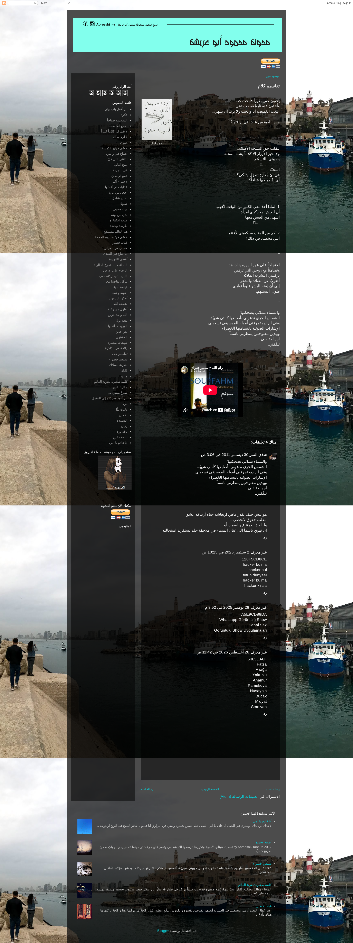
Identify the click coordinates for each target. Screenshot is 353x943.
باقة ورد (122, 431)
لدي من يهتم (119, 215)
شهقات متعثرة (117, 342)
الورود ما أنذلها (117, 326)
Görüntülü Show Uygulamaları (240, 630)
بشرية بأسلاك (118, 365)
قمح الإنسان (119, 176)
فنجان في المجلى (115, 248)
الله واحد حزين (117, 315)
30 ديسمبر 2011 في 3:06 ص (224, 454)
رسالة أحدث (273, 789)
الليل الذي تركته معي (113, 276)
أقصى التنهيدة (118, 259)
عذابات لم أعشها (116, 187)
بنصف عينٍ (120, 437)
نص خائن (121, 331)
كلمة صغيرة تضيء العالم (110, 381)
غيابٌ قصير (264, 906)
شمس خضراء (118, 359)
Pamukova (257, 685)
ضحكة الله (120, 303)
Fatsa (262, 664)
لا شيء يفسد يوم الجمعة (111, 237)
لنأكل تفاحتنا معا (116, 281)
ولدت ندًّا (121, 409)
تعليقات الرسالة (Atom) (238, 796)
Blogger (163, 931)
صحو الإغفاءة (118, 220)
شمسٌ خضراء (262, 863)
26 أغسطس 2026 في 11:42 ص (223, 652)
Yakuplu (259, 675)
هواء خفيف (120, 209)
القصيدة (122, 420)
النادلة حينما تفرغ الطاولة (110, 265)
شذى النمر (258, 454)
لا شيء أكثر (119, 181)
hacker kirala (255, 585)
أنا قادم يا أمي (262, 821)
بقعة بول (121, 320)
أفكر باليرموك (118, 298)
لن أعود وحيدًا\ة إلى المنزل (109, 398)
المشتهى (121, 337)
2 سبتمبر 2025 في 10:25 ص (225, 552)
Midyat (261, 701)
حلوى (123, 142)
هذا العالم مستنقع (115, 231)
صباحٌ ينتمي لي (117, 392)
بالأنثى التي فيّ (117, 159)
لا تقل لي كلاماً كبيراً (114, 131)
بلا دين (123, 415)
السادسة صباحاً (117, 120)
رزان (124, 426)
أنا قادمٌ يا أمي (118, 443)
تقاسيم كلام (119, 354)
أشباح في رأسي (116, 153)
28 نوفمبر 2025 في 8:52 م (227, 607)
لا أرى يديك (120, 137)
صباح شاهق (119, 198)
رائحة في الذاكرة (116, 348)
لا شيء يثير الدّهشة (114, 148)
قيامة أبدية (120, 287)
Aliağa (261, 669)
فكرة (124, 115)
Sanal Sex (258, 625)
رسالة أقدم (147, 789)
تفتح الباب (120, 164)
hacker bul (257, 570)
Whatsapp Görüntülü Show (243, 619)
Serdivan (259, 707)
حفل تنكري (119, 387)
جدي (124, 376)
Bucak (261, 696)
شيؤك (123, 203)
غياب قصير (120, 242)
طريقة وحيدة (118, 226)
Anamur (260, 680)
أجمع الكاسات (118, 126)
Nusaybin (258, 691)
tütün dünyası (255, 575)
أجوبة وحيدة (119, 292)
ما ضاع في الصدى (115, 253)
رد (265, 537)
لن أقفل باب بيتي (116, 109)
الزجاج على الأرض (115, 270)
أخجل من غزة (118, 192)
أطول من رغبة (117, 309)
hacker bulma (255, 564)
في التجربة (120, 170)
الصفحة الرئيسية (209, 789)
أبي (125, 403)
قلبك (124, 370)
